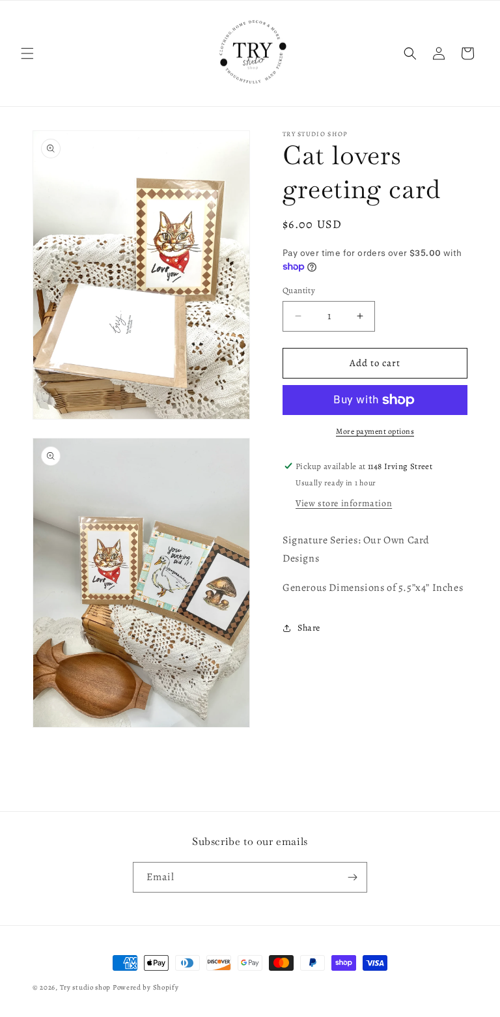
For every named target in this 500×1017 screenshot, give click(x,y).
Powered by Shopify (146, 987)
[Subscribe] (352, 877)
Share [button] (309, 628)
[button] (27, 53)
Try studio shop (85, 987)
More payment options (375, 431)
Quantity (299, 290)
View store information (344, 503)
